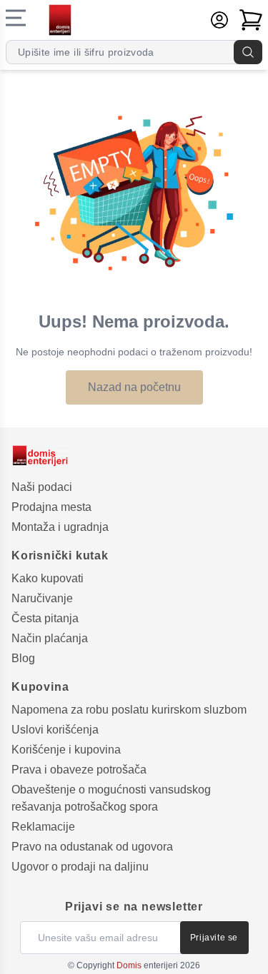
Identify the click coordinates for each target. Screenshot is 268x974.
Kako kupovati (47, 578)
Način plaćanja (49, 638)
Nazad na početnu (134, 387)
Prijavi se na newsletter (134, 907)
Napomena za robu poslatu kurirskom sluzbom (129, 710)
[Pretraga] (248, 52)
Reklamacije (43, 827)
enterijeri (147, 965)
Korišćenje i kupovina (66, 750)
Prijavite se (214, 938)
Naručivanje (42, 598)
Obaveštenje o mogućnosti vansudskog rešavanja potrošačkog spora (111, 798)
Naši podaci (41, 487)
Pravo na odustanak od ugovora (92, 847)
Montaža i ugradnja (60, 527)
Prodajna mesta (51, 507)
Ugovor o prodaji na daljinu (80, 867)
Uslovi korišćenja (55, 730)
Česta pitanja (45, 618)
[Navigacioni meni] (16, 17)
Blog (23, 658)
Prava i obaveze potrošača (79, 770)
